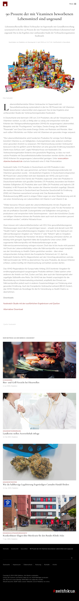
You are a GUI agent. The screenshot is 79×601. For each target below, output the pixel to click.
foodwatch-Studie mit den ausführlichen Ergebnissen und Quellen (31, 303)
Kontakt (47, 565)
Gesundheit (66, 42)
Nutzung (38, 565)
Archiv (55, 565)
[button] (72, 4)
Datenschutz (28, 565)
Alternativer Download (13, 309)
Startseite (6, 565)
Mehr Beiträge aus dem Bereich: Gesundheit (18, 338)
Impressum (17, 565)
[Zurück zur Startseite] (5, 4)
